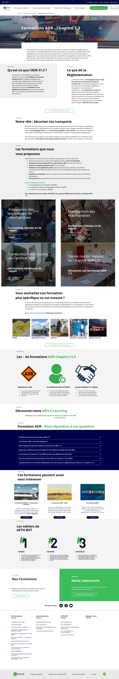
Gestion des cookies (78, 674)
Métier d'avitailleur (16, 651)
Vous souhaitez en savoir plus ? (59, 111)
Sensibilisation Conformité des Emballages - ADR (20, 658)
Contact (93, 674)
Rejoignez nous (91, 616)
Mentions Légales (36, 674)
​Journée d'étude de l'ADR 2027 (20, 641)
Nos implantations (66, 624)
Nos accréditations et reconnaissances (67, 631)
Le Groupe (90, 2)
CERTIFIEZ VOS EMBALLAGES (84, 595)
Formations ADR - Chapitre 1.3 (46, 13)
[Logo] (6, 10)
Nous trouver (114, 2)
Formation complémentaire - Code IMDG (21, 634)
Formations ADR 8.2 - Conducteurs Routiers (21, 637)
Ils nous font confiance (67, 635)
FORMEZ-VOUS (20, 596)
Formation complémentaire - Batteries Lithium (19, 630)
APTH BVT (5, 2)
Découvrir (26, 517)
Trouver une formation (98, 8)
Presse (96, 2)
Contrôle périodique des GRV (44, 631)
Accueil (19, 13)
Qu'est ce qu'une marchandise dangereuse (70, 627)
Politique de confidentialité (57, 674)
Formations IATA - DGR (17, 622)
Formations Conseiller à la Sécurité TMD (21, 644)
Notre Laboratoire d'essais (41, 8)
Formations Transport (29, 13)
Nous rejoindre (104, 2)
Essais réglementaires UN (43, 622)
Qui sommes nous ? (66, 622)
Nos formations (16, 616)
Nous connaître (80, 8)
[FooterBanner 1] (18, 676)
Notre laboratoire (42, 616)
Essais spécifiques (41, 624)
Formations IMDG (16, 624)
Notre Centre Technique (62, 8)
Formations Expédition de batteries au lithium (21, 654)
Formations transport (21, 8)
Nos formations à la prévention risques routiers (20, 648)
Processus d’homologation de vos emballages (46, 627)
